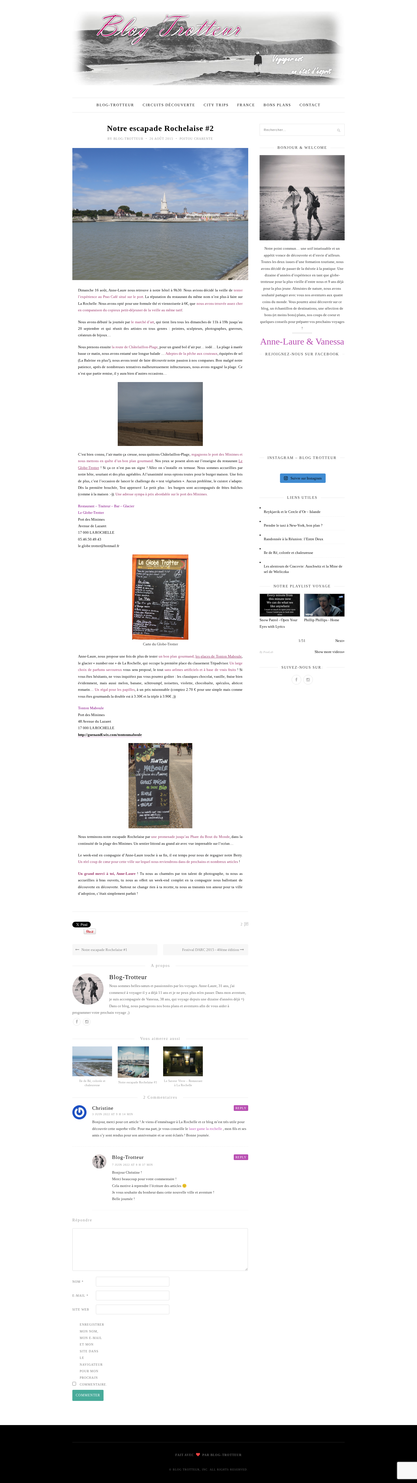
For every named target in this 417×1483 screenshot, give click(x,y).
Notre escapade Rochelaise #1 (104, 950)
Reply (241, 1108)
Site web (80, 1309)
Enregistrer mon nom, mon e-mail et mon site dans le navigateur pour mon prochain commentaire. (91, 1354)
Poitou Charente (196, 138)
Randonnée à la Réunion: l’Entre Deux (293, 539)
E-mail (80, 1295)
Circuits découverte (169, 105)
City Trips (216, 105)
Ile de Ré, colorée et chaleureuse (288, 552)
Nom (78, 1281)
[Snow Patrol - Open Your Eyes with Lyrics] (280, 605)
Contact (310, 105)
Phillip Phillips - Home (321, 620)
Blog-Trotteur (115, 105)
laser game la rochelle (205, 1129)
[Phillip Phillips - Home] (324, 605)
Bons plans (277, 105)
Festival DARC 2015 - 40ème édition (211, 950)
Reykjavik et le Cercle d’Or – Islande (292, 512)
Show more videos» (330, 652)
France (246, 105)
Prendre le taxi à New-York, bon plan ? (293, 525)
